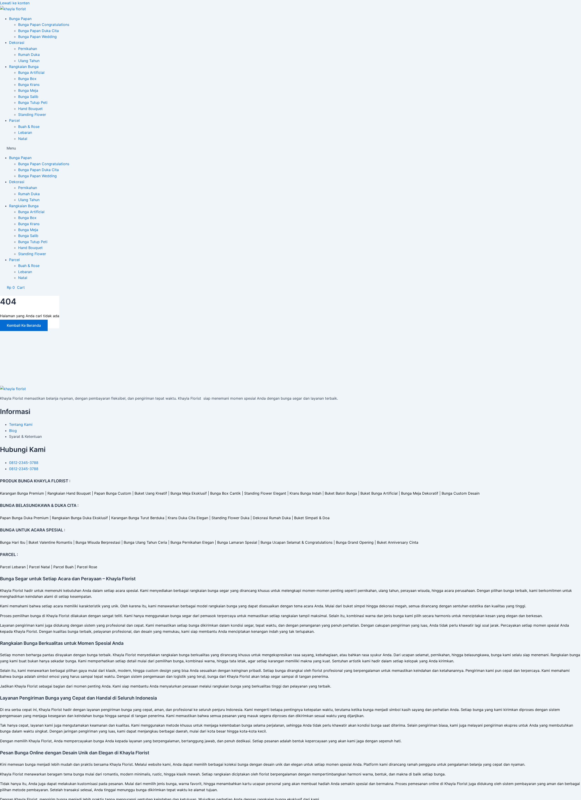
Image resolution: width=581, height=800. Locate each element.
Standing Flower (32, 114)
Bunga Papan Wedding (37, 36)
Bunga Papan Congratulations (43, 24)
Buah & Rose (28, 126)
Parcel (14, 120)
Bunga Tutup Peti (32, 102)
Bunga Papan (20, 18)
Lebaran (25, 132)
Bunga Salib (28, 96)
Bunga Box (27, 78)
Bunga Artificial (31, 72)
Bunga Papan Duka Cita (38, 30)
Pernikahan (27, 48)
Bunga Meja (28, 90)
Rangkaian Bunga (24, 66)
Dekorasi (16, 42)
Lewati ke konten (15, 3)
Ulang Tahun (28, 60)
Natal (22, 138)
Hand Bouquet (30, 108)
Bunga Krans (28, 84)
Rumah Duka (29, 54)
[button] (290, 148)
